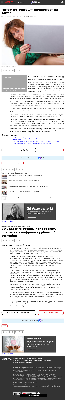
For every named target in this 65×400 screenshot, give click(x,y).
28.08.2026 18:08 (6, 226)
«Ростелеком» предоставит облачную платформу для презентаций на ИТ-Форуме (30, 197)
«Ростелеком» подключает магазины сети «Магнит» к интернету (36, 141)
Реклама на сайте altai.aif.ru (34, 358)
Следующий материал (33, 395)
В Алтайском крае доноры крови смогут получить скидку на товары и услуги (29, 186)
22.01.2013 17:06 (5, 7)
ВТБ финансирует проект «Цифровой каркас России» (32, 143)
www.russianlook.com (10, 66)
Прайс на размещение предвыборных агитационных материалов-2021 (32, 360)
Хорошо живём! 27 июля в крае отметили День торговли (24, 191)
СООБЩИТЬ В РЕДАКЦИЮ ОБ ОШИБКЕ (22, 362)
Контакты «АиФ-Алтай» (19, 358)
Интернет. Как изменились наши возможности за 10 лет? (24, 180)
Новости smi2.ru (7, 221)
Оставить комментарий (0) (51, 150)
